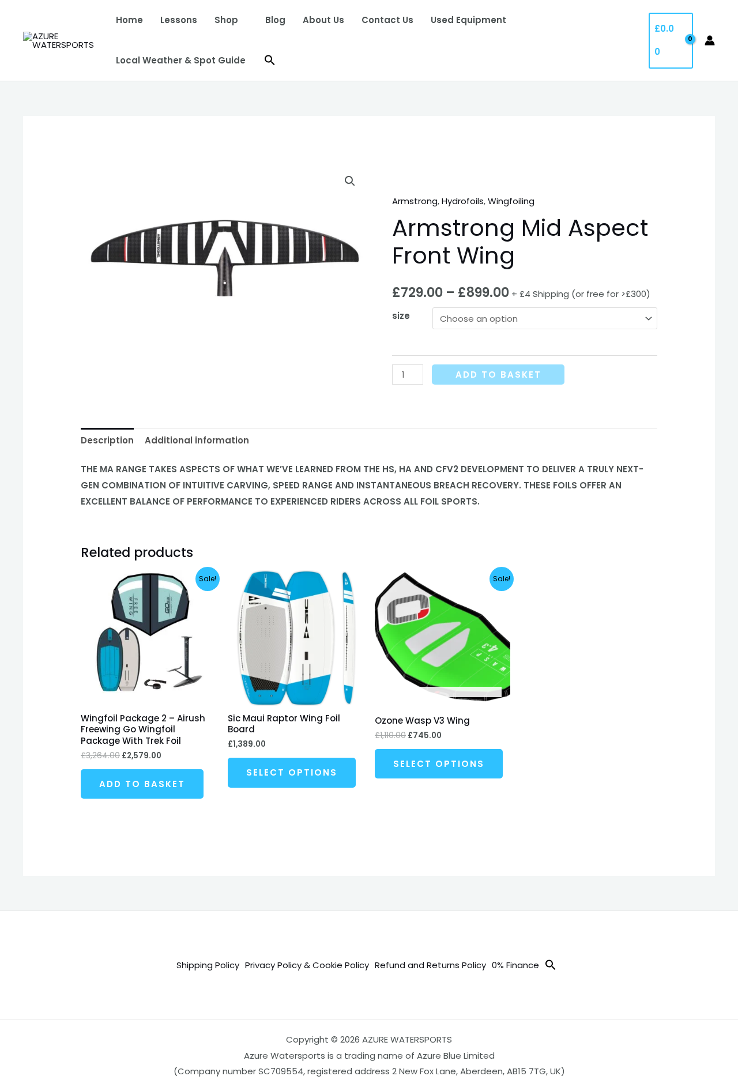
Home (129, 20)
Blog (275, 20)
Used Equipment (468, 20)
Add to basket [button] (142, 784)
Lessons (178, 20)
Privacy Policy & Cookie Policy (307, 965)
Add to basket (498, 374)
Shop (226, 20)
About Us (323, 20)
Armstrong (415, 201)
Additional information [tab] (197, 440)
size (401, 316)
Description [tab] (107, 440)
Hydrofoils (463, 201)
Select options (291, 772)
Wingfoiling (511, 201)
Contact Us (387, 20)
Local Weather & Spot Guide (181, 60)
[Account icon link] (710, 40)
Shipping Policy (207, 965)
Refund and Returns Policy (430, 965)
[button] (270, 60)
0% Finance (515, 965)
